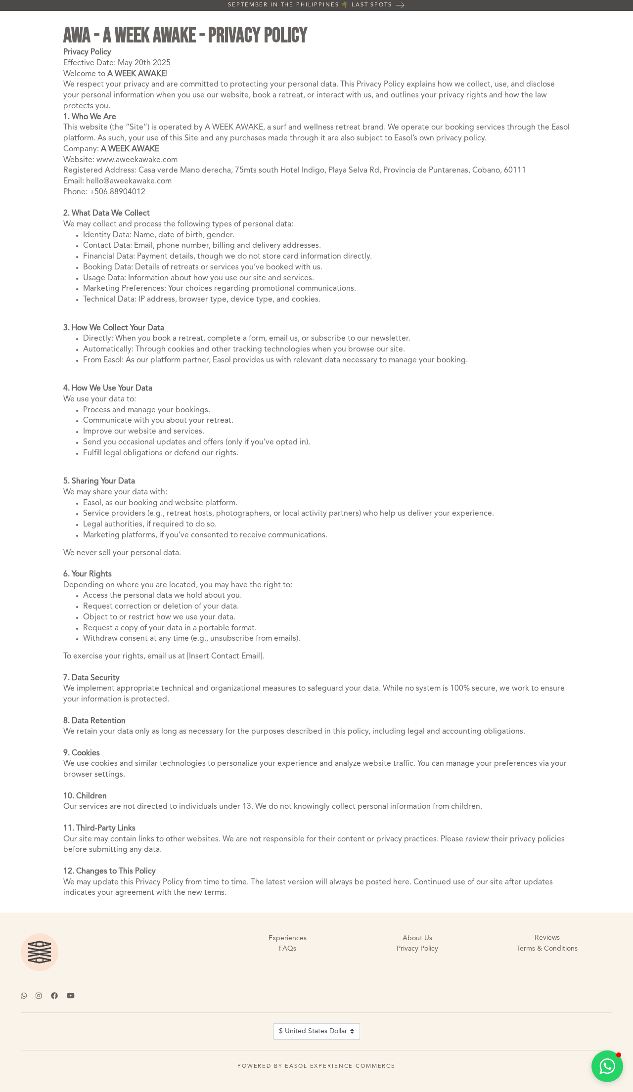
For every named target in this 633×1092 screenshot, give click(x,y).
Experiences (288, 938)
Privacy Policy (417, 948)
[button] (607, 1066)
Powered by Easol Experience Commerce (316, 1066)
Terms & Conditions (547, 948)
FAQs (287, 948)
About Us (417, 938)
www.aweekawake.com (137, 160)
